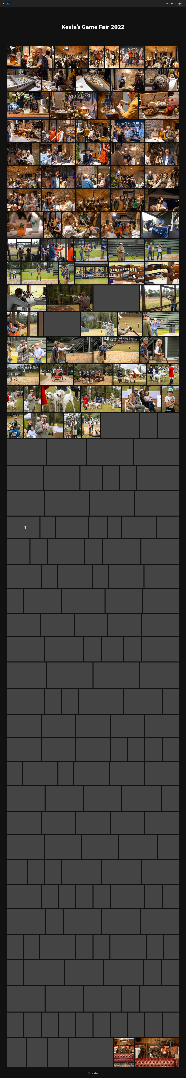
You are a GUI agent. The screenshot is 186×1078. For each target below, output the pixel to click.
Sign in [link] (180, 3)
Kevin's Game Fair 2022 (93, 26)
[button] (4, 4)
